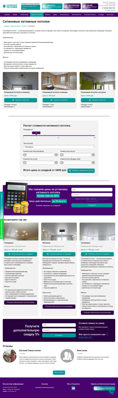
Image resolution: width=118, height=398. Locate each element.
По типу (24, 26)
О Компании (24, 14)
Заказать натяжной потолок (82, 170)
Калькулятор (64, 14)
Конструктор (76, 14)
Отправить (92, 205)
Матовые (46, 243)
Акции (15, 14)
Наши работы (50, 387)
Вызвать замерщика (106, 388)
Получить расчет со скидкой (22, 254)
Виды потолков (36, 14)
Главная (7, 14)
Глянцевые (8, 243)
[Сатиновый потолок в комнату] (20, 81)
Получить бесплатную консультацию (20, 302)
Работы (47, 14)
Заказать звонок (110, 10)
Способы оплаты (90, 14)
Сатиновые (85, 243)
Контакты (110, 14)
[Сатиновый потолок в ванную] (59, 81)
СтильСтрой (11, 6)
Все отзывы (59, 372)
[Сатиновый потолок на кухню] (97, 81)
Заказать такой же (22, 100)
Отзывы (101, 14)
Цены (55, 14)
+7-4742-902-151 (108, 8)
